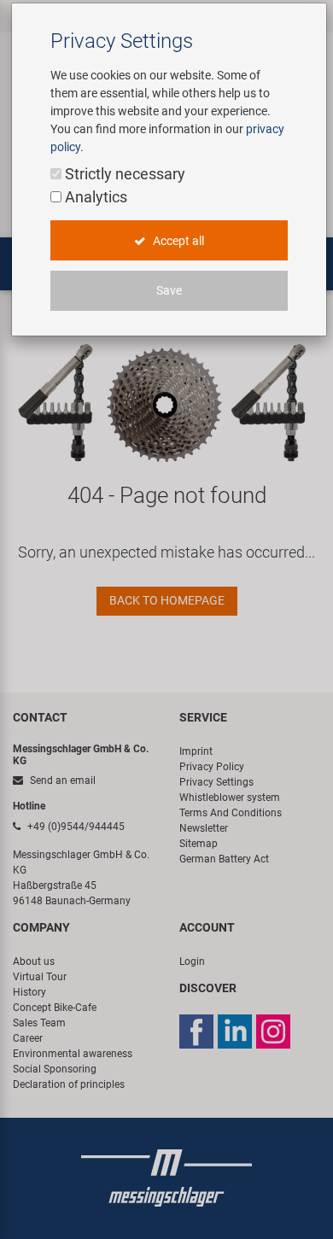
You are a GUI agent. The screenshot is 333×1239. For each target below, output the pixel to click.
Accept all (177, 241)
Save (169, 290)
